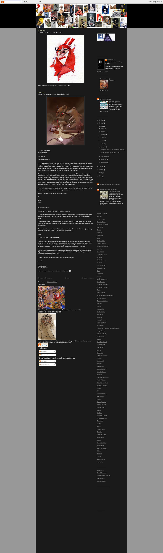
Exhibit (99, 303)
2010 (100, 126)
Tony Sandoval (101, 448)
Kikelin (99, 358)
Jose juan (100, 353)
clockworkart (101, 265)
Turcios (99, 453)
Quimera (112, 80)
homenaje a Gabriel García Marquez (108, 328)
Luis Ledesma (101, 372)
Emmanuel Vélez (102, 301)
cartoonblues (101, 481)
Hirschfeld (100, 325)
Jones (99, 350)
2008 (100, 120)
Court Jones (101, 268)
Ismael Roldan (101, 333)
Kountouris (100, 361)
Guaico (99, 317)
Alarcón (99, 216)
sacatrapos (100, 437)
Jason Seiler (101, 344)
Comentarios (45, 355)
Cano (98, 238)
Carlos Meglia (101, 243)
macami (99, 374)
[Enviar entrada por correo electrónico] (69, 85)
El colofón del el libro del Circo (50, 32)
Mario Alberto (101, 380)
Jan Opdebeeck (102, 342)
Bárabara (100, 235)
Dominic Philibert (102, 284)
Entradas (44, 351)
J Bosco (99, 339)
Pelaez (99, 399)
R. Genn (99, 413)
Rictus (99, 426)
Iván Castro (100, 336)
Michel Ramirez (102, 385)
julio (102, 144)
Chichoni (100, 257)
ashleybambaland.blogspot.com (110, 184)
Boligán (99, 232)
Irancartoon (100, 478)
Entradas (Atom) (52, 282)
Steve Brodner (101, 442)
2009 (100, 123)
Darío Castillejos (102, 279)
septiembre (104, 156)
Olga (98, 391)
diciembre (104, 162)
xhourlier (100, 462)
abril (102, 137)
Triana (99, 451)
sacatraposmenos (105, 99)
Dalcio (99, 276)
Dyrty (98, 290)
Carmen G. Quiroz (102, 246)
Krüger (99, 363)
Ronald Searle (101, 434)
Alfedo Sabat (101, 219)
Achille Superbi (102, 213)
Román (99, 432)
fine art (99, 306)
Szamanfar (100, 445)
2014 (100, 176)
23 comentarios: (63, 271)
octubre (103, 159)
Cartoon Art (101, 470)
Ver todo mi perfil (102, 71)
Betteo (99, 230)
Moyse (99, 388)
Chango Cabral (102, 254)
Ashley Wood (101, 222)
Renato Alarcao (102, 418)
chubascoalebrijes (105, 79)
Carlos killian (101, 241)
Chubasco (111, 59)
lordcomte (100, 366)
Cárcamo (100, 273)
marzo (103, 134)
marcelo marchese (103, 377)
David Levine (101, 282)
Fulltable (100, 314)
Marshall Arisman (102, 382)
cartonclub (100, 251)
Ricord (99, 423)
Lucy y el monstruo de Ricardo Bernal (53, 94)
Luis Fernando (101, 369)
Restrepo (100, 421)
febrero (103, 131)
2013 (100, 173)
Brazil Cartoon (101, 473)
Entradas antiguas (87, 278)
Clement (99, 262)
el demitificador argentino (105, 295)
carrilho (99, 249)
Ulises (99, 456)
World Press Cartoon (103, 475)
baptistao (100, 227)
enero (103, 128)
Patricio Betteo (101, 393)
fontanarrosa (101, 311)
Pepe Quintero (101, 402)
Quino (99, 410)
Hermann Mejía (101, 322)
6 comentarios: (62, 85)
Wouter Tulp (101, 459)
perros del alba (101, 404)
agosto (103, 147)
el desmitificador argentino (108, 189)
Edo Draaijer (101, 292)
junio (102, 141)
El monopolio (101, 298)
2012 (100, 169)
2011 (100, 166)
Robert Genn (101, 429)
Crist (98, 271)
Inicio (67, 278)
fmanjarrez (100, 309)
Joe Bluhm (100, 347)
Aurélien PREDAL (102, 224)
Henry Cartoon (101, 320)
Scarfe (99, 440)
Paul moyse (100, 396)
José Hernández (102, 355)
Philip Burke (101, 407)
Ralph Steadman (102, 415)
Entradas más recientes (45, 278)
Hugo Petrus (101, 331)
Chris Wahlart (101, 260)
